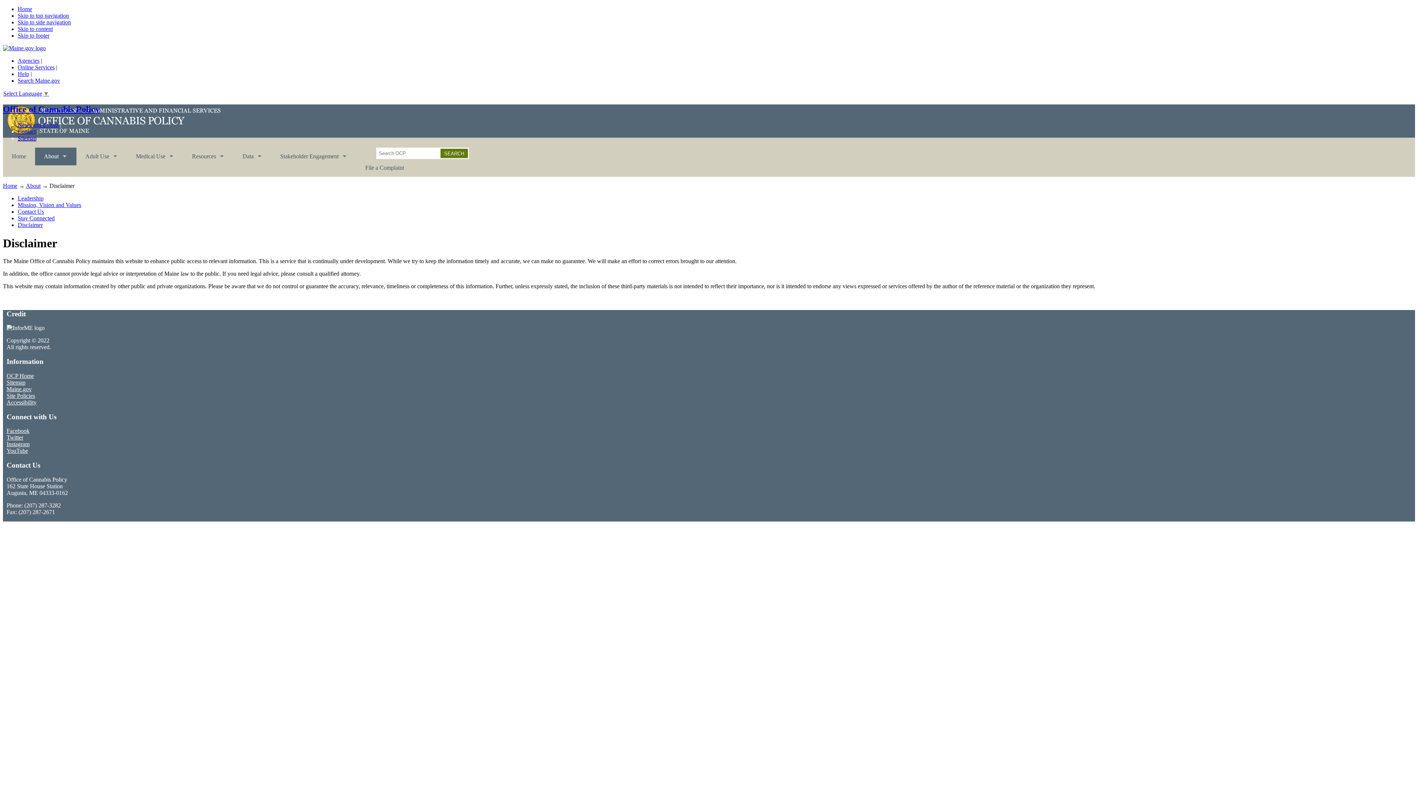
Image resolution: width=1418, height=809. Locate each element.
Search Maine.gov (39, 81)
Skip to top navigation (43, 16)
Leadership (31, 198)
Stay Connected (36, 218)
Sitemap (27, 138)
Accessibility (22, 402)
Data (244, 159)
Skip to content (35, 29)
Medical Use (146, 159)
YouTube (17, 451)
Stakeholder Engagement (305, 159)
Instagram (18, 444)
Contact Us (31, 212)
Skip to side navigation (44, 22)
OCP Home (20, 376)
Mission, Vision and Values (49, 205)
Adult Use (92, 159)
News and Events (38, 125)
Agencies (29, 61)
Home (25, 9)
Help (23, 74)
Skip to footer (33, 35)
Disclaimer (30, 225)
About (47, 159)
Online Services (36, 67)
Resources (199, 159)
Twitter (15, 437)
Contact (27, 131)
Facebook (18, 431)
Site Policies (21, 396)
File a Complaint (384, 168)
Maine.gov (19, 389)
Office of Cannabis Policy (51, 109)
